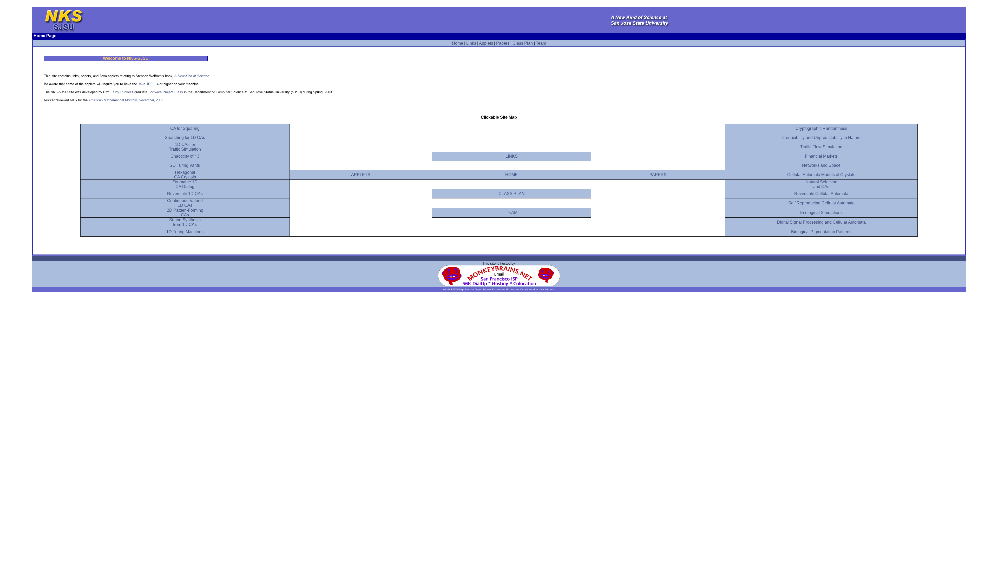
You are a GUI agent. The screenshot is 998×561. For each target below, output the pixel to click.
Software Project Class (165, 92)
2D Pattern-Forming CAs (185, 212)
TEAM (511, 212)
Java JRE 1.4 (148, 84)
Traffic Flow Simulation (821, 147)
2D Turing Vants (185, 165)
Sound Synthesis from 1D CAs (185, 222)
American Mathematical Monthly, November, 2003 (125, 100)
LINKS (511, 156)
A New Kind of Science (191, 76)
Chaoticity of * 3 (184, 156)
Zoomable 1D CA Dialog (185, 184)
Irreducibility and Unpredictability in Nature (821, 137)
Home (457, 43)
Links (471, 43)
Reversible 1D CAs (185, 193)
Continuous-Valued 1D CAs (185, 203)
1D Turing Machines (184, 232)
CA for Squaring (185, 128)
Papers (502, 43)
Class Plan (523, 43)
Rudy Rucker (121, 92)
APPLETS (360, 174)
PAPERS (658, 174)
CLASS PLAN (511, 193)
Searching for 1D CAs (185, 137)
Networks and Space (821, 165)
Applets (486, 43)
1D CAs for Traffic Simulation (185, 146)
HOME (511, 174)
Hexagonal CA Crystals (185, 174)
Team (541, 43)
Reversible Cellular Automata (821, 193)
